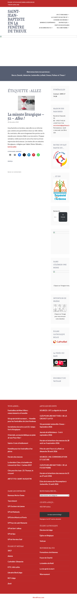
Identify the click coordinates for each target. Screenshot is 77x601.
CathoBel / (15, 562)
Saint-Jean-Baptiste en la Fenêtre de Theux (17, 21)
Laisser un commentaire (14, 172)
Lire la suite (12, 147)
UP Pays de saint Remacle (17, 523)
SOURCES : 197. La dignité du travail (53, 410)
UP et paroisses (62, 14)
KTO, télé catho (14, 567)
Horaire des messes (61, 20)
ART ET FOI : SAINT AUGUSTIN (20, 479)
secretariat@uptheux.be (61, 125)
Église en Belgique (47, 536)
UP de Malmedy (14, 512)
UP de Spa (11, 534)
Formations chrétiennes (49, 552)
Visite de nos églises (62, 25)
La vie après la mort (47, 569)
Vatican (43, 541)
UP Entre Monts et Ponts (17, 517)
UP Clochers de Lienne (16, 506)
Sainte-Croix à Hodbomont (18, 443)
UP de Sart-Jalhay (14, 528)
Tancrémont (12, 501)
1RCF (10, 551)
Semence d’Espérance (47, 22)
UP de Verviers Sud (15, 539)
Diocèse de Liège (46, 530)
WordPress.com (38, 597)
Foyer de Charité (46, 558)
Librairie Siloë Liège (15, 573)
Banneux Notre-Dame (16, 495)
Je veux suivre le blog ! (54, 514)
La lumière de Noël (47, 563)
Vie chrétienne (62, 28)
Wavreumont (45, 574)
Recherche (56, 211)
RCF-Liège (12, 578)
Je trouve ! (63, 217)
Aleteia (10, 556)
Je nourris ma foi (45, 28)
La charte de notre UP (59, 17)
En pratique (63, 22)
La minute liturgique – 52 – (26, 116)
